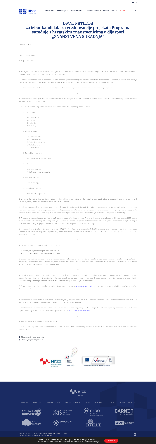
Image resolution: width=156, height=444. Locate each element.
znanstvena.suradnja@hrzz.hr (87, 286)
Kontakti (114, 10)
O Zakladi (49, 10)
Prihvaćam (111, 441)
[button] (136, 11)
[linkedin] (133, 2)
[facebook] (136, 2)
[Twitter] (135, 434)
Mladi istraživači (76, 10)
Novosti (106, 10)
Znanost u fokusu (92, 10)
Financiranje (61, 10)
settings (96, 442)
